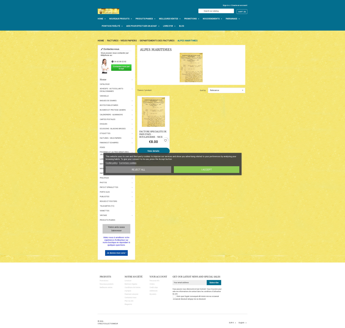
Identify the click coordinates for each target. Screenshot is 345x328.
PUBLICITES (104, 197)
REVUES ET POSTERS (108, 201)
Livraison (128, 281)
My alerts (153, 294)
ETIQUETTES (105, 133)
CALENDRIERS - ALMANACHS (111, 115)
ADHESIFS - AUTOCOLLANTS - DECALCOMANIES (112, 90)
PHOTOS (103, 183)
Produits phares (107, 220)
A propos (128, 291)
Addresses (154, 291)
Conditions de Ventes (132, 287)
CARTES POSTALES (107, 119)
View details (153, 151)
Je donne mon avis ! (116, 253)
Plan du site (129, 301)
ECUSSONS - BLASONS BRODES (113, 129)
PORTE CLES (105, 192)
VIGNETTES (104, 211)
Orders (152, 284)
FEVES (102, 147)
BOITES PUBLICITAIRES (109, 105)
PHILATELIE (104, 178)
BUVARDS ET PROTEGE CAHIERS (113, 110)
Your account (158, 276)
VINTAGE (103, 215)
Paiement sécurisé (131, 294)
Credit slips (154, 287)
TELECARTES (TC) (107, 206)
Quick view (153, 112)
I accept (206, 169)
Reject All (138, 169)
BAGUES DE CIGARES (108, 101)
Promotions (104, 281)
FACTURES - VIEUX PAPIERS (110, 138)
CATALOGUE (105, 84)
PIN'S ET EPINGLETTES (109, 187)
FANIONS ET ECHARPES (109, 143)
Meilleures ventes (106, 287)
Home (103, 79)
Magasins (128, 304)
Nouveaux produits (106, 284)
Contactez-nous (130, 297)
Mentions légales (131, 284)
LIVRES (103, 159)
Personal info (154, 281)
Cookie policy (112, 163)
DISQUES (103, 124)
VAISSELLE (104, 96)
